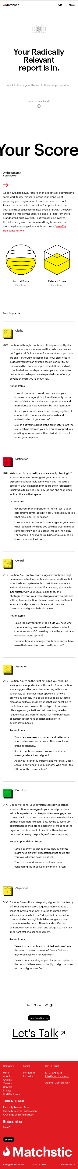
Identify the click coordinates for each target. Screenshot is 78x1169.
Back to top (67, 1164)
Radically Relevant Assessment (20, 1111)
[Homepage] (11, 4)
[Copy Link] (46, 1005)
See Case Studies (39, 1018)
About (6, 1076)
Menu (72, 4)
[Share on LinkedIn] (51, 1005)
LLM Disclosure (11, 1094)
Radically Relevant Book (16, 1107)
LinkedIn (28, 1076)
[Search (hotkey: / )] (65, 5)
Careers (7, 1083)
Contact (7, 1087)
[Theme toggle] (60, 5)
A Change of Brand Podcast (18, 1114)
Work (6, 1072)
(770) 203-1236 (53, 1072)
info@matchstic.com (57, 1076)
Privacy (7, 1090)
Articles (7, 1079)
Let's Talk (35, 1032)
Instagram (29, 1072)
